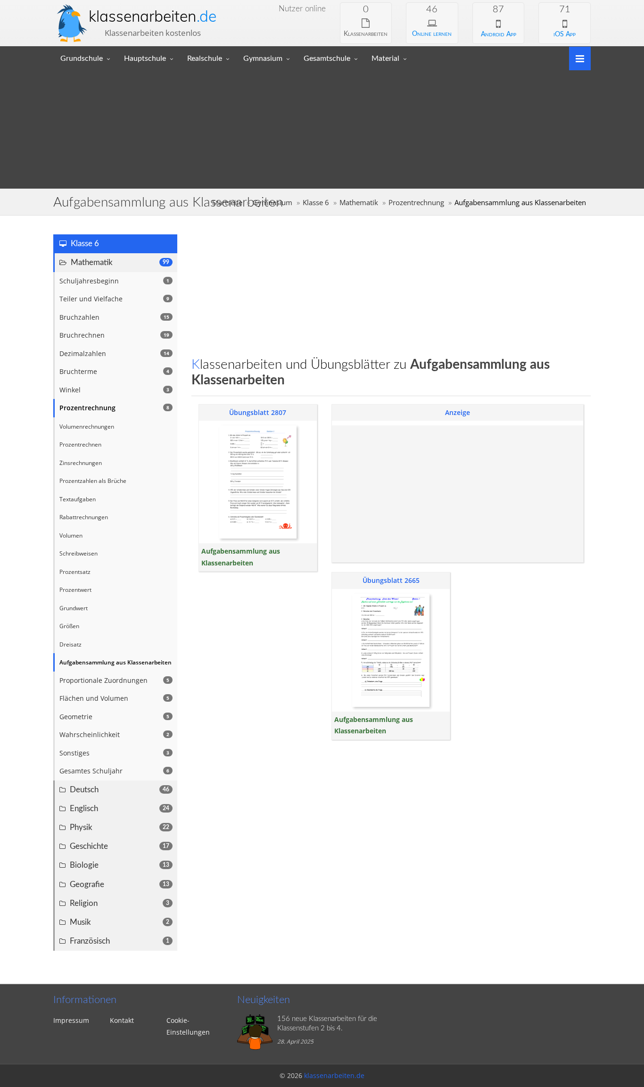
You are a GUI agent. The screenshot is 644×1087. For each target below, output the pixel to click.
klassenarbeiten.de (334, 1075)
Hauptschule (145, 58)
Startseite (227, 202)
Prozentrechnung (416, 202)
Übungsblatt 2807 (257, 412)
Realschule (204, 58)
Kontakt (122, 1020)
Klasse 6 (316, 202)
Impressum (71, 1020)
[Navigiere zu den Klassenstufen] (576, 57)
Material (385, 58)
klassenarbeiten (152, 16)
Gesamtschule (327, 58)
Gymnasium (262, 58)
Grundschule (81, 58)
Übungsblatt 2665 (391, 580)
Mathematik (358, 202)
